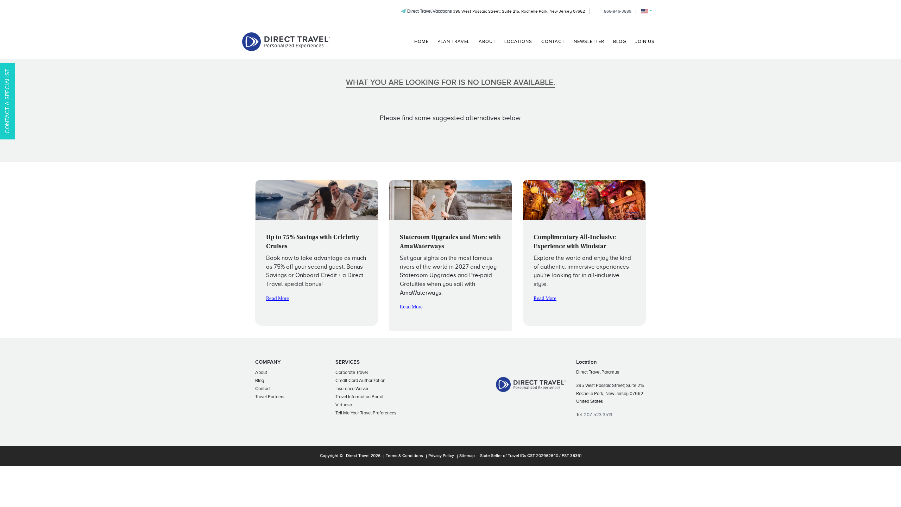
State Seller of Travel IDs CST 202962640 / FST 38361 (530, 456)
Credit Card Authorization (360, 380)
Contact (553, 41)
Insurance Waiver (351, 388)
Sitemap (467, 456)
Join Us (645, 41)
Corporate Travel (351, 372)
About (487, 41)
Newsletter (589, 41)
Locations (518, 41)
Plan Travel (453, 41)
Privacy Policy (441, 456)
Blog (619, 41)
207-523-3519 (598, 414)
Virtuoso (343, 404)
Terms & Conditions (404, 456)
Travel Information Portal (359, 396)
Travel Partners (269, 396)
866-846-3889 (617, 11)
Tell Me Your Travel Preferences (365, 412)
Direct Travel (358, 456)
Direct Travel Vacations (429, 11)
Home (421, 41)
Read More (277, 298)
